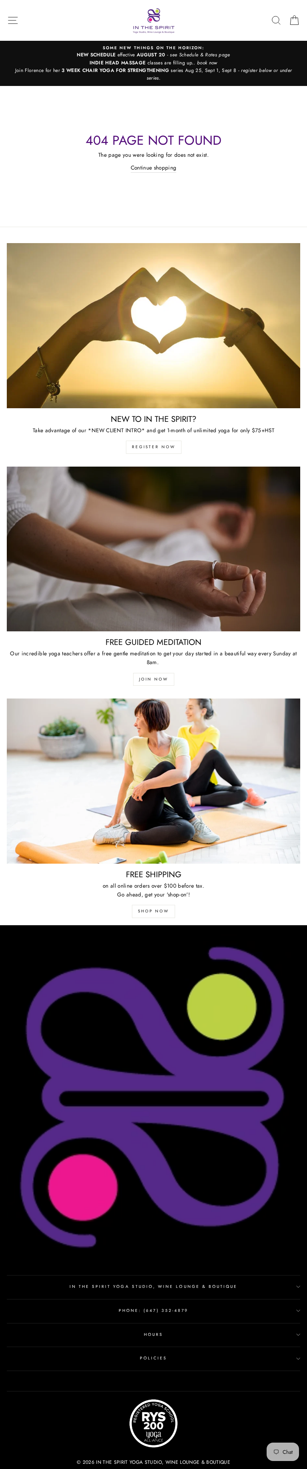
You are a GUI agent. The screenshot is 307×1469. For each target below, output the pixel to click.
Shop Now (153, 911)
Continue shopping (154, 168)
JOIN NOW (153, 679)
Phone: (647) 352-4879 (153, 1310)
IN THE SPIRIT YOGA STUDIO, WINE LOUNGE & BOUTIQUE (154, 1286)
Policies (153, 1358)
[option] (153, 63)
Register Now (153, 447)
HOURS (153, 1334)
